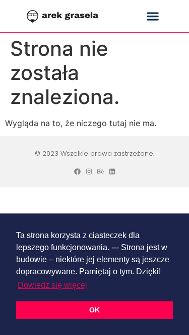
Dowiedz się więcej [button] (52, 285)
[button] (152, 16)
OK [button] (94, 310)
